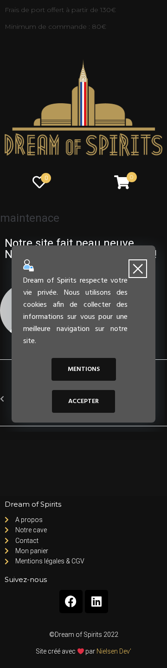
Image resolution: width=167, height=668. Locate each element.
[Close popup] (137, 268)
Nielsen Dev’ (113, 651)
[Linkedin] (96, 601)
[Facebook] (71, 601)
